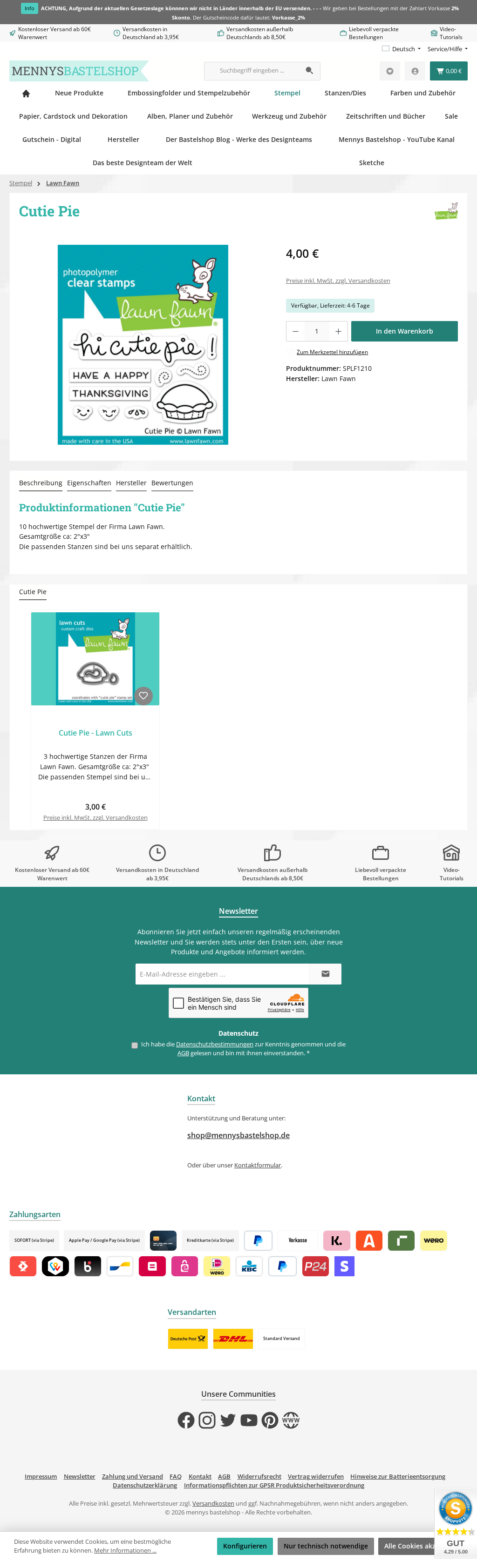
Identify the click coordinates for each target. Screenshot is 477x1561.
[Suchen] (310, 71)
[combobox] (252, 71)
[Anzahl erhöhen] (338, 331)
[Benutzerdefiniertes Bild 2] (233, 1338)
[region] (143, 345)
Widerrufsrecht (259, 1477)
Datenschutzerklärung (145, 1485)
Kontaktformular (257, 1165)
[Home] (26, 93)
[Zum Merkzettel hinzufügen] (143, 696)
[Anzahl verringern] (295, 331)
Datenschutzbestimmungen (214, 1044)
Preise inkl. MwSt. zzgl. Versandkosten (338, 281)
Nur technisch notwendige (326, 1545)
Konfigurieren (245, 1545)
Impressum (41, 1477)
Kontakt (200, 1477)
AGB (183, 1053)
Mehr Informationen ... (125, 1550)
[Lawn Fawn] (446, 214)
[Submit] (325, 974)
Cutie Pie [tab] (33, 591)
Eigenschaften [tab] (89, 482)
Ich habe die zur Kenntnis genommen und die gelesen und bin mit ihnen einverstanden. (243, 1048)
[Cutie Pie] (143, 345)
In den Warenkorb (404, 331)
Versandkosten (213, 1503)
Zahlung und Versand (132, 1477)
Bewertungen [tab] (172, 482)
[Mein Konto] (415, 70)
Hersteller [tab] (131, 482)
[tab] (40, 483)
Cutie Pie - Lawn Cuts (95, 733)
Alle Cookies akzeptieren (423, 1545)
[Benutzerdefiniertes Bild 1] (188, 1338)
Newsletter (79, 1477)
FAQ (176, 1477)
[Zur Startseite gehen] (79, 70)
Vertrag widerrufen (316, 1477)
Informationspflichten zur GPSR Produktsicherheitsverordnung (274, 1485)
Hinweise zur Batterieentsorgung (397, 1477)
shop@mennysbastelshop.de (238, 1135)
